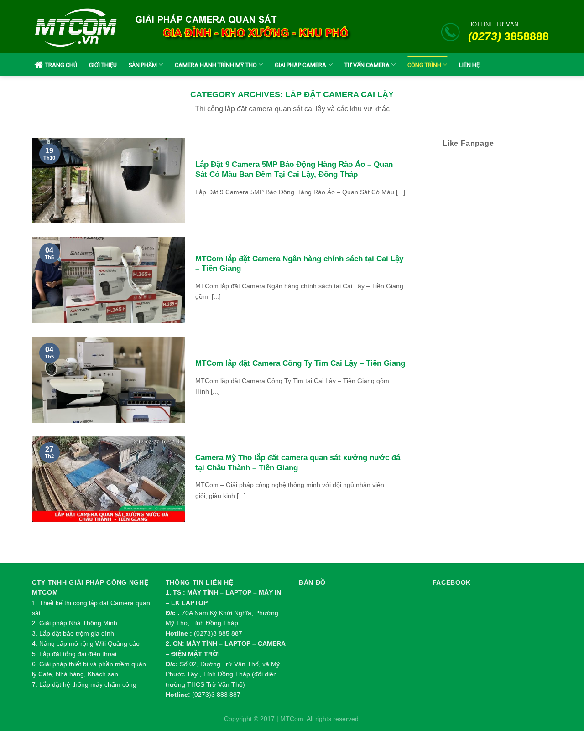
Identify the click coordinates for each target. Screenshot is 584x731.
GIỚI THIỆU (103, 65)
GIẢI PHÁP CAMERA (300, 65)
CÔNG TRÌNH (424, 65)
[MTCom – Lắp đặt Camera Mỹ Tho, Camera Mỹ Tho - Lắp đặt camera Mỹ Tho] (76, 27)
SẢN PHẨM (143, 65)
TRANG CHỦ (61, 65)
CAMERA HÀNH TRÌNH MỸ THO (216, 65)
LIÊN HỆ (469, 65)
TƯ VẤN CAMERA (367, 65)
